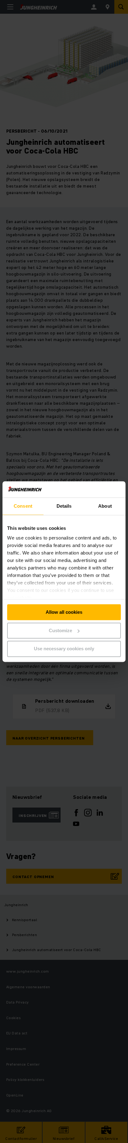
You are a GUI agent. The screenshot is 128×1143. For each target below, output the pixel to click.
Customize (60, 630)
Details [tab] (64, 506)
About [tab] (105, 506)
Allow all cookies (64, 612)
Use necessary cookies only (64, 649)
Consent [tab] (23, 506)
